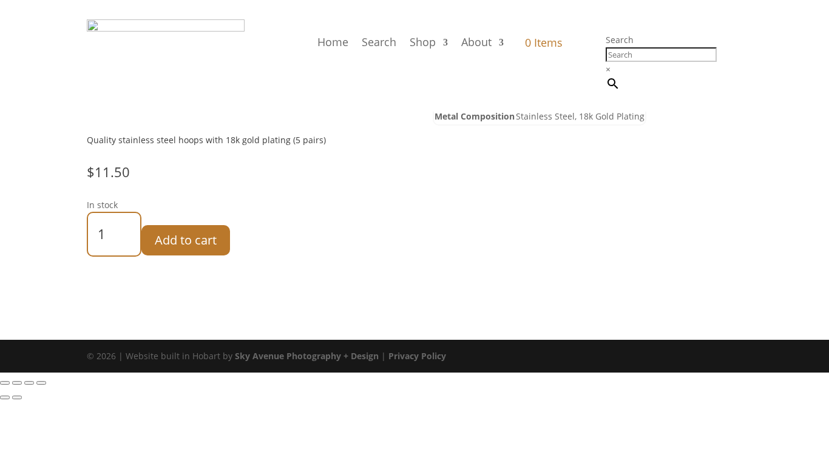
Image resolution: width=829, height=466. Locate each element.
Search (379, 42)
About (476, 42)
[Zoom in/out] (5, 383)
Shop (423, 42)
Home (332, 42)
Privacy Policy (417, 356)
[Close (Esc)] (41, 383)
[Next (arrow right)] (17, 397)
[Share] (29, 383)
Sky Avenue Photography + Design (307, 356)
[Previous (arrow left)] (5, 397)
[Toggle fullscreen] (17, 383)
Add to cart (186, 240)
